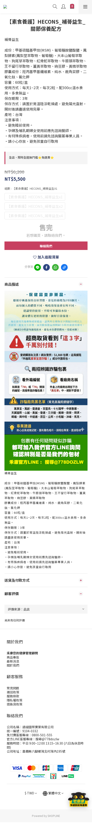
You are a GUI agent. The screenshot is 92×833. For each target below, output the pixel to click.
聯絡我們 (46, 246)
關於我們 (13, 665)
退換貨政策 (14, 704)
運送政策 (13, 692)
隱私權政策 (14, 700)
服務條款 (13, 696)
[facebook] (46, 267)
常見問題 (13, 688)
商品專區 (13, 657)
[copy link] (64, 267)
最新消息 (13, 661)
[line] (37, 267)
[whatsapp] (55, 267)
